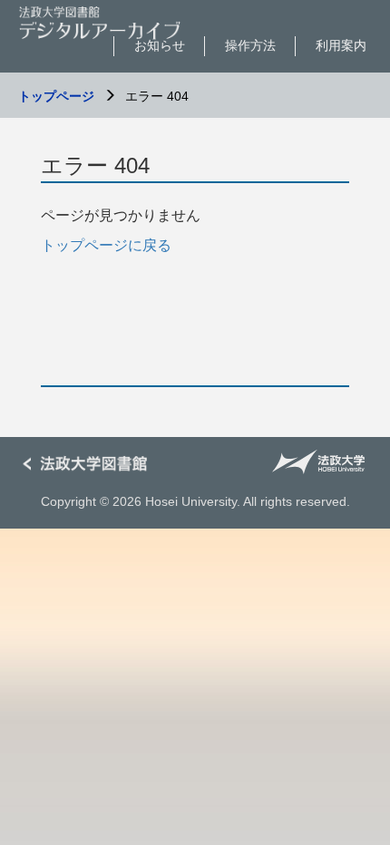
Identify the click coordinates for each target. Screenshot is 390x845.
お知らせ (159, 45)
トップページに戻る (106, 245)
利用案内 (341, 45)
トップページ (56, 96)
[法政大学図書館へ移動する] (90, 465)
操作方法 (250, 45)
